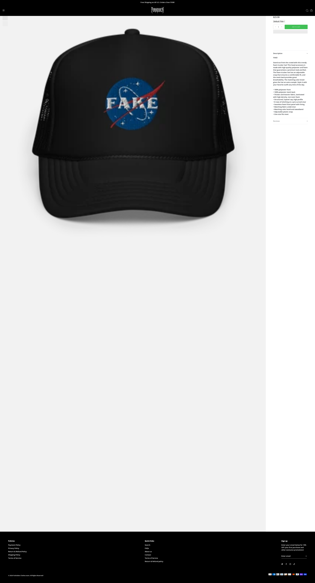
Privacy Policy (13, 548)
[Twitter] (282, 564)
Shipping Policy (14, 555)
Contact (148, 555)
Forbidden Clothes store (21, 575)
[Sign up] (306, 556)
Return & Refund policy (154, 561)
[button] (290, 32)
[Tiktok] (294, 564)
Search (147, 545)
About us (148, 551)
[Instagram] (290, 564)
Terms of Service (14, 558)
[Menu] (3, 10)
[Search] (307, 10)
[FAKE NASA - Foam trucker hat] (5, 17)
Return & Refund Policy (17, 551)
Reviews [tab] (276, 121)
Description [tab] (277, 53)
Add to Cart (296, 27)
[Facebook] (286, 564)
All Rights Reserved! (36, 575)
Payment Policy (14, 545)
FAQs (147, 548)
